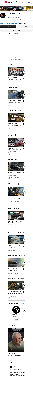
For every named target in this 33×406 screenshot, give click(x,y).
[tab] (10, 33)
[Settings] (23, 2)
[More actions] (23, 78)
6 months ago (24, 366)
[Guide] (2, 2)
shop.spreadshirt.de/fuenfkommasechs (9, 23)
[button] (22, 33)
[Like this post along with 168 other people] (10, 379)
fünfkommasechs (12, 126)
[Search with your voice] (19, 2)
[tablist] (16, 33)
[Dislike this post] (15, 379)
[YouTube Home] (8, 2)
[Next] (24, 71)
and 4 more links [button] (22, 23)
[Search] (16, 2)
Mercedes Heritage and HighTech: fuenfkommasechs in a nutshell (16, 57)
